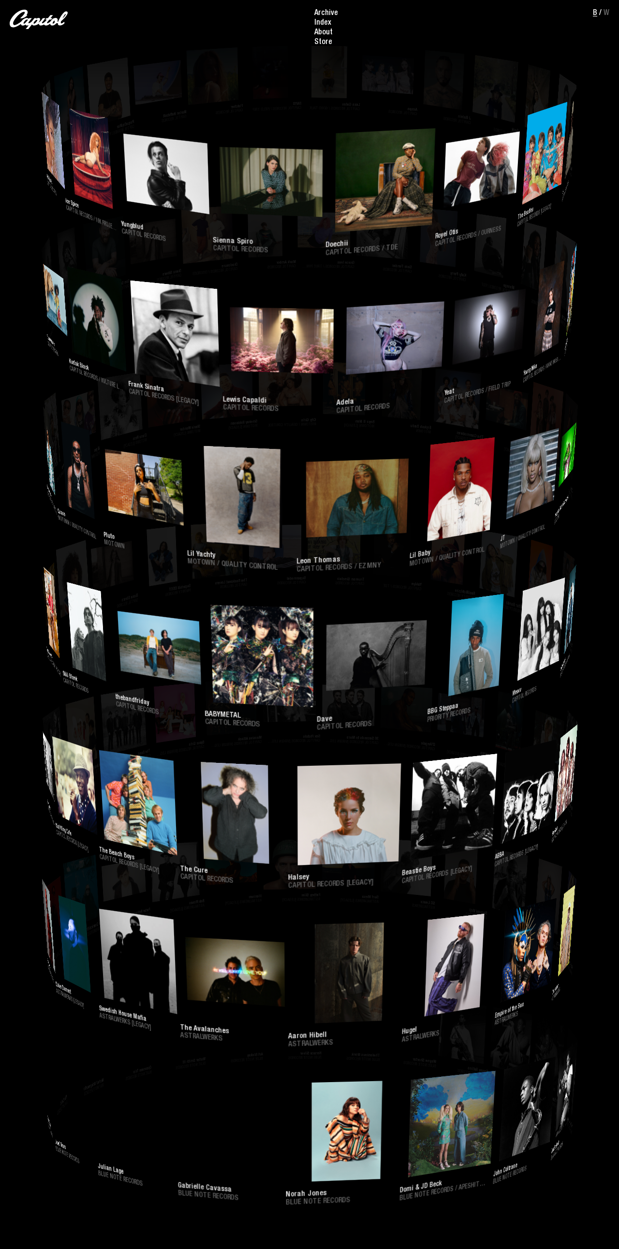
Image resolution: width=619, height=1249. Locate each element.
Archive (326, 13)
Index (322, 23)
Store (323, 42)
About (323, 33)
